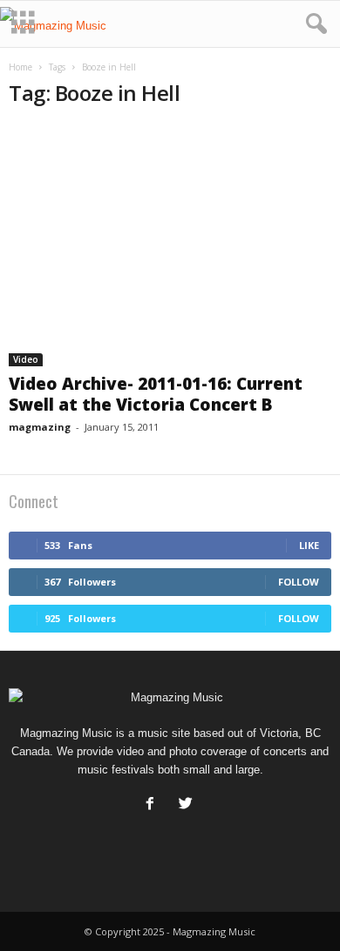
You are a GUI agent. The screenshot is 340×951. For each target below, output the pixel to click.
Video (25, 359)
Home (20, 67)
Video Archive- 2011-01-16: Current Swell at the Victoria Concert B (156, 394)
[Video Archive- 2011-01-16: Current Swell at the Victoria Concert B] (170, 245)
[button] (313, 24)
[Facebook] (154, 805)
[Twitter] (188, 805)
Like (309, 545)
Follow (298, 581)
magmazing (40, 426)
